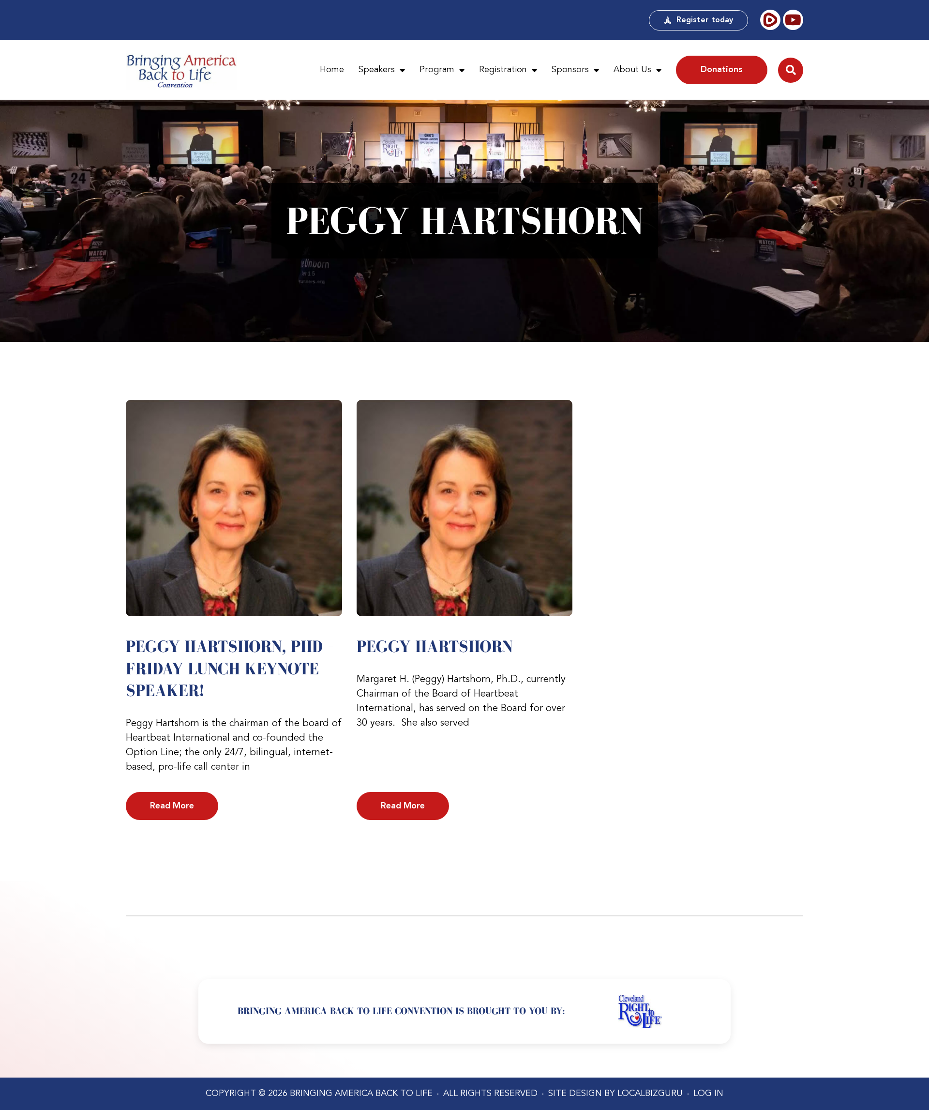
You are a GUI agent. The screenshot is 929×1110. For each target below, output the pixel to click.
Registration (503, 69)
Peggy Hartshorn (434, 646)
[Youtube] (793, 20)
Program (437, 69)
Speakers (377, 69)
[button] (790, 70)
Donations (722, 69)
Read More (172, 806)
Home (332, 69)
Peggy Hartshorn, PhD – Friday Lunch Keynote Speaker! (230, 668)
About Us (632, 69)
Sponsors (570, 69)
